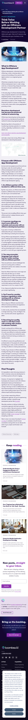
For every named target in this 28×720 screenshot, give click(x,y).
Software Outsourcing (6, 434)
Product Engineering (19, 664)
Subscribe (6, 586)
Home (2, 9)
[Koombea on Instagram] (13, 657)
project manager (15, 414)
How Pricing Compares (6, 669)
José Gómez (5, 39)
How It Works (4, 664)
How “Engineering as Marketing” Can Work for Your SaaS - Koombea (14, 505)
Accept (14, 709)
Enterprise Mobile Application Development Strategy (12, 539)
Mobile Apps (16, 434)
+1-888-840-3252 (6, 653)
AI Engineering (18, 669)
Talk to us (19, 3)
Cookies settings (14, 705)
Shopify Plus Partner (19, 667)
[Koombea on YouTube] (6, 657)
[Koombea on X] (16, 657)
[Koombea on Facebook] (9, 657)
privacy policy (18, 591)
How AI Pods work (7, 612)
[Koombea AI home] (7, 3)
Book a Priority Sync (14, 635)
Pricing (3, 667)
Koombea (17, 401)
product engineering (16, 604)
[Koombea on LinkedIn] (2, 657)
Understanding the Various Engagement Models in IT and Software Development (11, 470)
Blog (7, 9)
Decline (14, 713)
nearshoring (7, 119)
